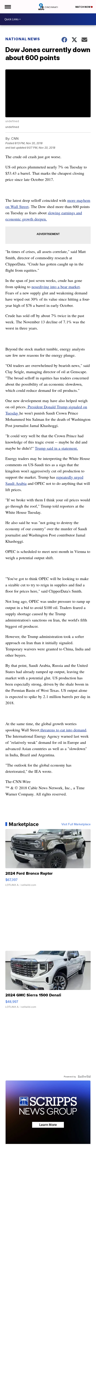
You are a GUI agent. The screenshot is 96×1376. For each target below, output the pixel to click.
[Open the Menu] (7, 6)
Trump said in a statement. (56, 448)
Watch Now (83, 7)
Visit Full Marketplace (76, 824)
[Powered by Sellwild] (84, 1076)
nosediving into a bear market (55, 286)
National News (22, 39)
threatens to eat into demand (62, 730)
